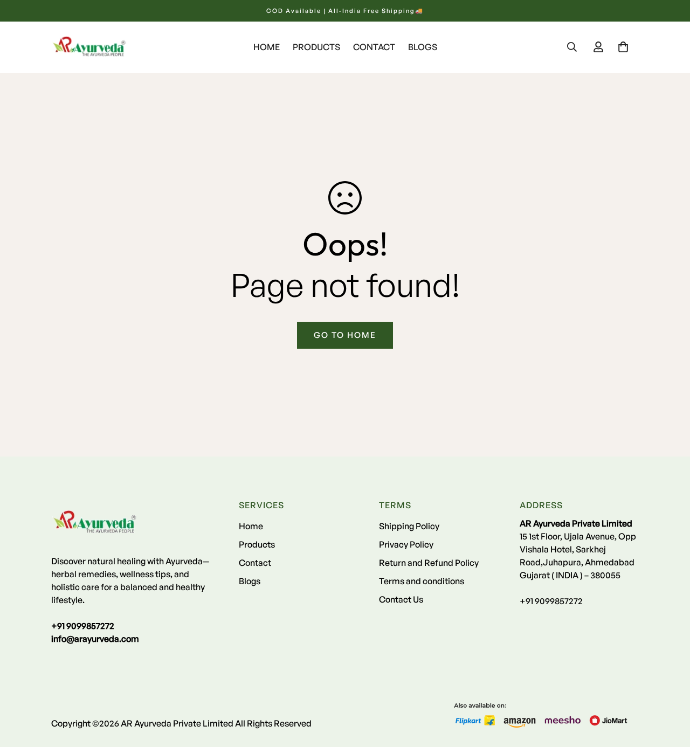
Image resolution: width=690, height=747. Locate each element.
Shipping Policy (409, 526)
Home (266, 47)
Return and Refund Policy (429, 562)
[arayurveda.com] (89, 47)
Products (316, 47)
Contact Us (401, 599)
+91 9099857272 (551, 601)
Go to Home (345, 335)
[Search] (572, 47)
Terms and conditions (421, 581)
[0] (623, 46)
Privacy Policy (406, 544)
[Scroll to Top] (669, 688)
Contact (374, 47)
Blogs (422, 47)
